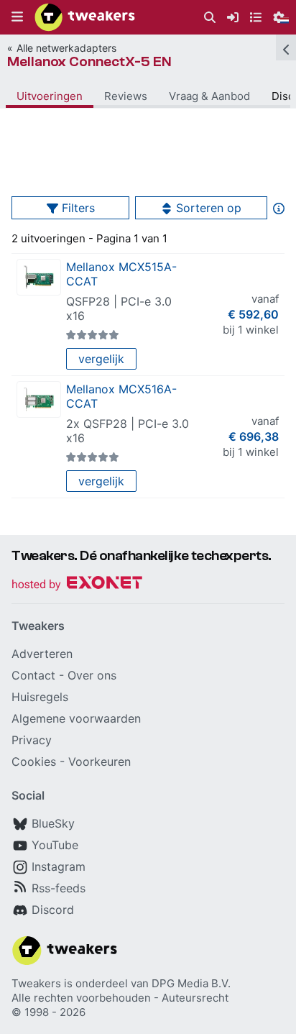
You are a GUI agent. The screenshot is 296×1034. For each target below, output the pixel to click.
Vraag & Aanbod (209, 96)
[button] (17, 17)
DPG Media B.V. (191, 983)
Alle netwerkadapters (66, 48)
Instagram (58, 866)
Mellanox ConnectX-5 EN (89, 61)
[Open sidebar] (286, 47)
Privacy (31, 740)
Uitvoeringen (50, 96)
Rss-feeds (58, 888)
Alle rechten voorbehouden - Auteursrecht (119, 998)
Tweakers (36, 983)
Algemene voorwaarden (76, 718)
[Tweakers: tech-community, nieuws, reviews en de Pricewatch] (85, 17)
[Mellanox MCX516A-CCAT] (38, 399)
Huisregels (39, 697)
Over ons (92, 675)
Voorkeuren (99, 761)
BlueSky (53, 823)
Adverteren (42, 653)
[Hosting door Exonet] (76, 585)
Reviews (125, 96)
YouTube (55, 845)
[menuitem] (209, 18)
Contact (33, 675)
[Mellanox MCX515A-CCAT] (38, 277)
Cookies (33, 761)
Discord (53, 909)
